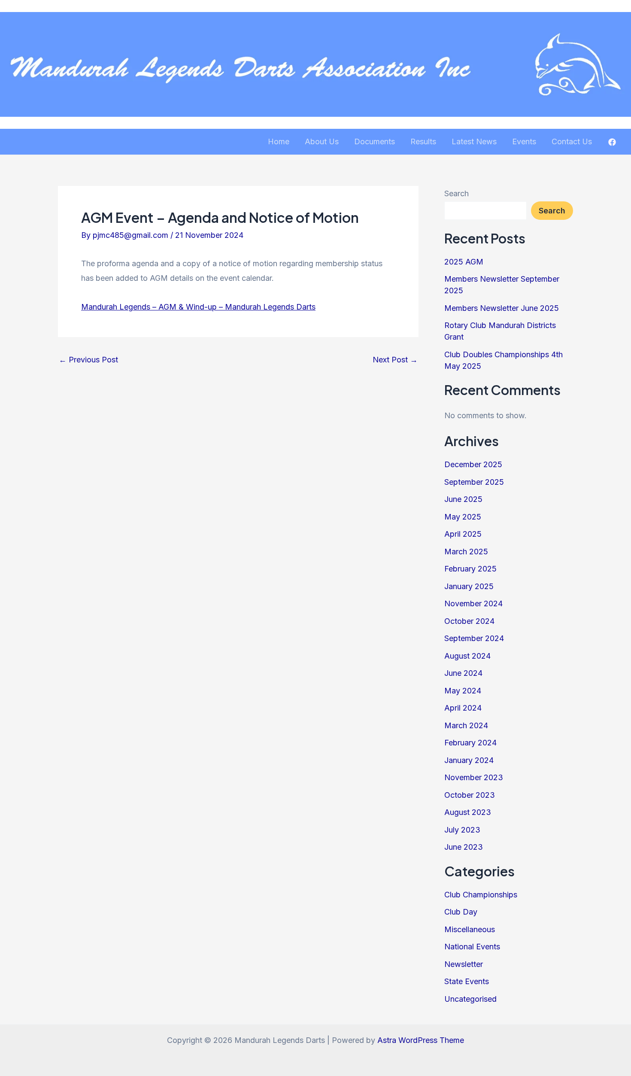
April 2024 (463, 707)
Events (524, 141)
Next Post (395, 360)
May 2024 (462, 690)
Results (423, 141)
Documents (374, 141)
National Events (472, 946)
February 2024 (470, 742)
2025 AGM (463, 261)
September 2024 (474, 638)
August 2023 (467, 812)
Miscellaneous (469, 929)
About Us (322, 141)
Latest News (474, 141)
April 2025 (463, 533)
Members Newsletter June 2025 (501, 308)
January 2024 (469, 760)
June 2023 (463, 846)
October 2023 (469, 794)
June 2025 (463, 499)
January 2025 (469, 586)
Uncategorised (470, 998)
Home (278, 141)
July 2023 (462, 829)
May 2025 (462, 516)
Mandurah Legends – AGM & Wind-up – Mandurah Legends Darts (198, 306)
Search (456, 193)
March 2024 (466, 725)
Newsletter (463, 964)
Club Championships (480, 894)
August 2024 (467, 655)
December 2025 (473, 464)
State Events (466, 981)
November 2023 (473, 777)
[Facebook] (612, 142)
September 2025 (474, 481)
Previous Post (88, 360)
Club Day (460, 911)
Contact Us (572, 141)
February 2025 (470, 568)
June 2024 (463, 673)
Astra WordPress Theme (420, 1040)
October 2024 (469, 621)
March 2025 (466, 551)
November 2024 (473, 603)
